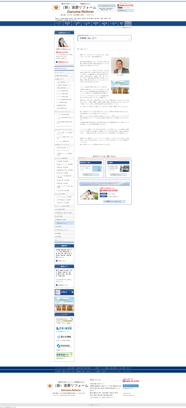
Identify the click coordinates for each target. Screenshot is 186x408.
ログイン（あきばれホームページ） (8, 407)
